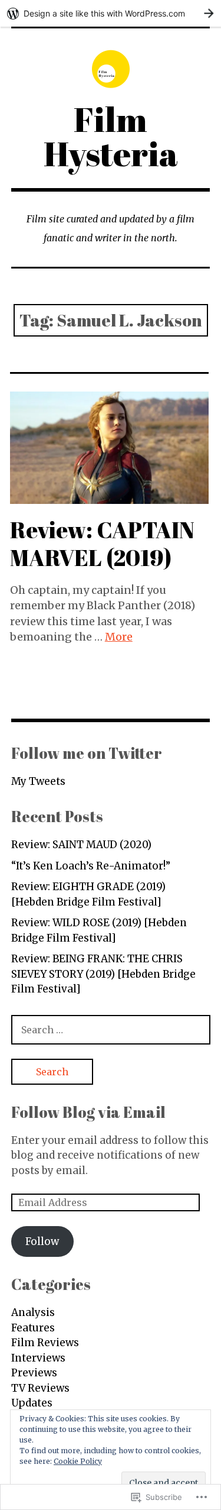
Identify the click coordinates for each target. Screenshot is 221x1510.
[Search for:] (110, 1029)
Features (33, 1327)
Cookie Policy (78, 1461)
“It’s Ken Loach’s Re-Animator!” (90, 865)
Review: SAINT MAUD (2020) (81, 844)
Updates (31, 1402)
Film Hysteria (111, 136)
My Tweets (38, 781)
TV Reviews (40, 1388)
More (119, 637)
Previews (34, 1372)
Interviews (38, 1358)
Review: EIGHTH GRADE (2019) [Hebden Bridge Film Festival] (88, 894)
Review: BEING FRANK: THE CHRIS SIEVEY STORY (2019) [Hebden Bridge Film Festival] (103, 973)
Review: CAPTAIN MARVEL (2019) (102, 543)
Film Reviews (45, 1342)
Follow (42, 1241)
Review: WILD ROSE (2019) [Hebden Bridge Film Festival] (99, 930)
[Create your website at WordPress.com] (110, 13)
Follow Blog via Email (88, 1112)
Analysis (33, 1312)
